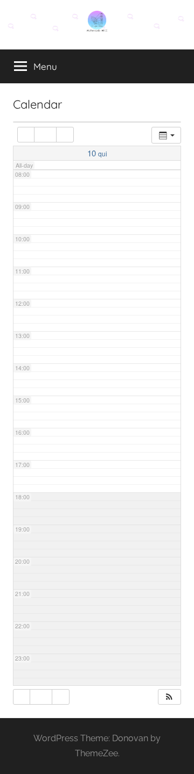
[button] (169, 697)
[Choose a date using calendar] (45, 134)
